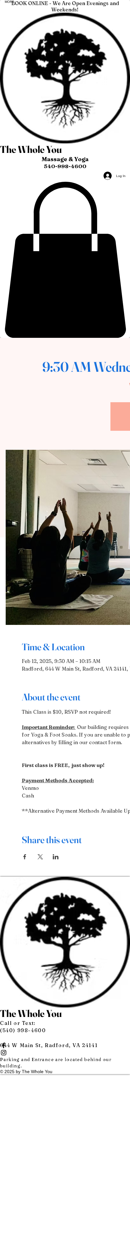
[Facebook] (65, 1045)
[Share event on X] (40, 856)
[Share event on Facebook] (25, 856)
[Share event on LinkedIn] (56, 856)
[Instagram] (65, 1052)
